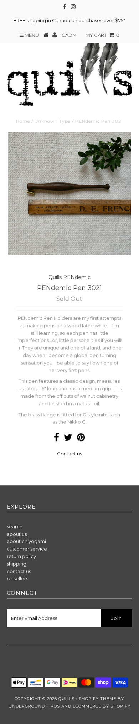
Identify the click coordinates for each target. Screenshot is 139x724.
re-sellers (17, 578)
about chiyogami (26, 541)
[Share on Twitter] (68, 439)
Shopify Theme (97, 698)
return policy (21, 556)
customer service (27, 549)
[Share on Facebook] (56, 439)
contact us (19, 571)
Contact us (69, 453)
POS (55, 706)
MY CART (102, 35)
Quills (66, 698)
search (14, 526)
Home (23, 121)
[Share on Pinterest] (81, 439)
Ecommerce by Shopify (101, 706)
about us (17, 534)
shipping (16, 564)
